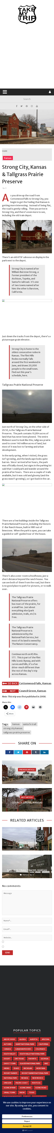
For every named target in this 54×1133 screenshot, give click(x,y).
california (43, 1044)
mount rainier (10, 1073)
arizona (45, 1039)
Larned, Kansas (27, 842)
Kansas (7, 158)
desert (7, 1059)
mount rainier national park (35, 1073)
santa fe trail (29, 724)
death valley (9, 1054)
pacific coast (22, 1083)
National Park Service (23, 637)
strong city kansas (12, 728)
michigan (28, 1068)
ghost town (10, 1063)
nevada (24, 1078)
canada (7, 1049)
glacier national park (30, 1063)
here (24, 375)
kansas (16, 724)
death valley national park (32, 1054)
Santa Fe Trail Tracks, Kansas (27, 870)
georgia (44, 1059)
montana (40, 1068)
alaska (22, 1039)
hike (46, 1063)
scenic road (40, 1088)
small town (9, 1092)
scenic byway (10, 1088)
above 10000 (9, 1039)
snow (22, 1092)
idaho (16, 1068)
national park (10, 1078)
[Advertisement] (27, 57)
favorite (32, 1059)
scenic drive (25, 1088)
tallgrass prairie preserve (16, 732)
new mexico (37, 1078)
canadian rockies (23, 1049)
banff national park (25, 1044)
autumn (7, 1044)
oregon (7, 1083)
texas (31, 1092)
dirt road (19, 1059)
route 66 (36, 1083)
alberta (33, 1039)
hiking (6, 1068)
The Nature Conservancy (24, 644)
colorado (40, 1049)
